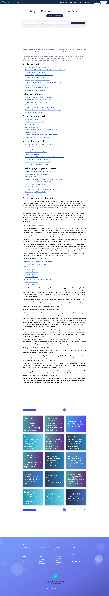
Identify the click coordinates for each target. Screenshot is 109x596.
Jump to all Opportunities (54, 15)
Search (78, 23)
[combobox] (31, 23)
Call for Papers (42, 547)
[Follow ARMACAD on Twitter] (73, 561)
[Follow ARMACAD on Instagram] (79, 561)
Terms (73, 552)
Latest (29, 410)
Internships (42, 561)
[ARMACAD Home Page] (7, 2)
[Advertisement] (54, 37)
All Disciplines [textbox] (27, 23)
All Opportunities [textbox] (44, 23)
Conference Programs (44, 549)
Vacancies (41, 559)
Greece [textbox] (57, 23)
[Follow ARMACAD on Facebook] (76, 561)
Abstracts (41, 552)
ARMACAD (57, 588)
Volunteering (42, 563)
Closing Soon (45, 410)
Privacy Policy (75, 549)
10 (84, 410)
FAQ (73, 554)
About (73, 547)
